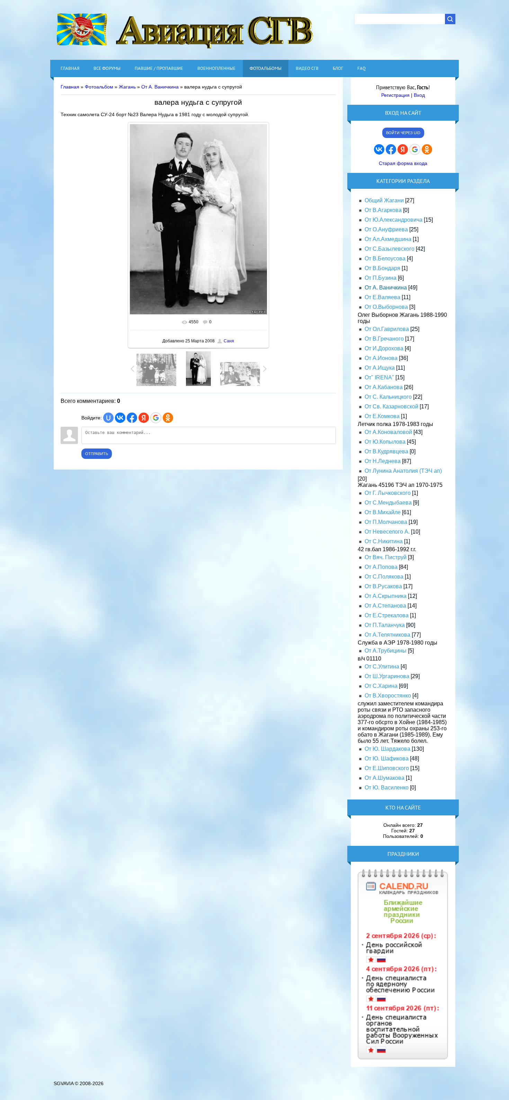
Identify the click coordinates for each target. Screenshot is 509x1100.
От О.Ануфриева (386, 229)
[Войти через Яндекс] (144, 418)
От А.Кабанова (384, 387)
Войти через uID (403, 133)
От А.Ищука (380, 368)
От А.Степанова (385, 606)
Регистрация (395, 95)
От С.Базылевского (389, 249)
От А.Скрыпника (386, 596)
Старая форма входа (403, 163)
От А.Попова (381, 567)
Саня (229, 341)
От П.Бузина (380, 278)
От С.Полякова (384, 577)
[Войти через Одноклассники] (168, 418)
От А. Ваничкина (160, 87)
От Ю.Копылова (385, 442)
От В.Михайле (383, 512)
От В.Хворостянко (388, 696)
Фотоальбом (99, 87)
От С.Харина (381, 686)
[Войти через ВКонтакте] (120, 418)
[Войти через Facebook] (132, 418)
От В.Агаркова (383, 210)
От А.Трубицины (386, 651)
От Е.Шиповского (387, 768)
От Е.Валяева (382, 297)
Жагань (127, 87)
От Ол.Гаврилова (387, 329)
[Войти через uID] (108, 418)
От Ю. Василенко (387, 788)
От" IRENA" (379, 377)
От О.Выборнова (386, 307)
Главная (70, 87)
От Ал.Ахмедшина (388, 239)
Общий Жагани (384, 200)
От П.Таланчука (385, 625)
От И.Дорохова (384, 348)
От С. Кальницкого (388, 397)
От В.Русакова (383, 586)
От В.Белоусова (385, 258)
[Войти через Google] (155, 417)
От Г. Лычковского (388, 493)
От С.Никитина (384, 541)
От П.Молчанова (386, 522)
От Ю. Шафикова (387, 758)
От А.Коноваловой (388, 432)
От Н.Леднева (383, 461)
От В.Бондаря (382, 268)
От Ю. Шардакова (387, 749)
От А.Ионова (381, 358)
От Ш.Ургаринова (387, 676)
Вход (419, 95)
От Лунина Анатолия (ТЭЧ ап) (403, 471)
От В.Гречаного (384, 339)
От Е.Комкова (382, 416)
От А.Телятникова (387, 635)
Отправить (96, 454)
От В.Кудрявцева (386, 451)
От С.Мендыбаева (388, 503)
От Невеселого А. (387, 532)
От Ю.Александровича (393, 220)
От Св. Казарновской (391, 406)
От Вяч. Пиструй (386, 557)
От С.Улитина (382, 666)
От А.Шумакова (384, 778)
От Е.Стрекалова (387, 615)
